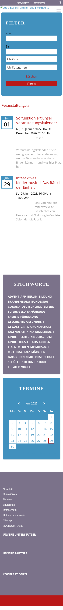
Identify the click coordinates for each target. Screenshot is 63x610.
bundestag (39, 302)
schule (49, 357)
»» (41, 403)
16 (12, 435)
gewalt (13, 327)
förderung (29, 317)
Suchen (60, 3)
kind (30, 332)
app (23, 296)
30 (12, 447)
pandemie (26, 357)
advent (13, 296)
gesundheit (35, 322)
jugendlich (16, 332)
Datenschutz (9, 509)
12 (32, 429)
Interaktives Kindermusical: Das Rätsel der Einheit (38, 183)
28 (45, 441)
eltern (49, 307)
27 (38, 441)
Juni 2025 (31, 403)
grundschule (40, 327)
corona (14, 307)
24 (19, 441)
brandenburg (19, 302)
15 (51, 429)
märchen (38, 352)
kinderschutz (41, 337)
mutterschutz (19, 352)
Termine (7, 499)
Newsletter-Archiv (13, 525)
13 (38, 429)
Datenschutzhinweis (14, 515)
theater (14, 367)
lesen (12, 347)
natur (12, 357)
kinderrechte (18, 337)
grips (25, 327)
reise (38, 357)
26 (32, 441)
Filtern (31, 84)
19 (32, 435)
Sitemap (7, 520)
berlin (32, 296)
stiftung (29, 362)
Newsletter (23, 2)
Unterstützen (38, 2)
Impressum (9, 504)
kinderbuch (44, 332)
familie (13, 317)
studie (42, 362)
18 (25, 435)
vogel (25, 367)
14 (45, 429)
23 (12, 441)
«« (22, 403)
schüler (14, 362)
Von (8, 33)
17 (19, 435)
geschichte (16, 322)
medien (23, 347)
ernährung (36, 312)
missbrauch (39, 347)
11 (25, 429)
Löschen (31, 76)
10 (19, 429)
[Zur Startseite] (31, 8)
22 (51, 435)
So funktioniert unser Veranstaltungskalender (36, 120)
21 (45, 435)
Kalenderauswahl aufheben (38, 453)
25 (25, 441)
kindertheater (19, 342)
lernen (44, 342)
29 (51, 441)
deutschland (32, 307)
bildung (45, 296)
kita (35, 342)
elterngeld (17, 312)
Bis (8, 46)
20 (38, 435)
